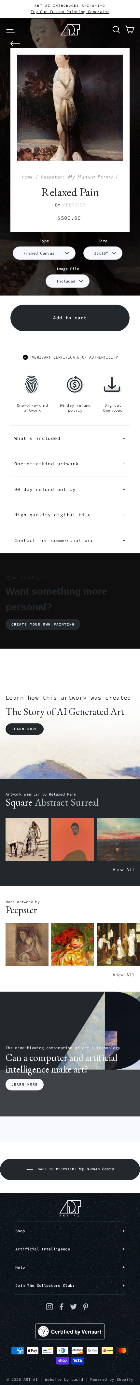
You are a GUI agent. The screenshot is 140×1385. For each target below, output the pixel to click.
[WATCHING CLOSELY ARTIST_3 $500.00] (72, 839)
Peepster (74, 205)
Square (19, 802)
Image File (67, 268)
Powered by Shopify (111, 1379)
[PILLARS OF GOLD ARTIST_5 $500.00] (118, 945)
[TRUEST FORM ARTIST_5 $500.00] (72, 945)
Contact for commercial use (70, 540)
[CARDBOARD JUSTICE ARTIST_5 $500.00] (27, 945)
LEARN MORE (24, 1084)
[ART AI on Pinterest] (85, 1306)
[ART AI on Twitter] (73, 1306)
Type (44, 240)
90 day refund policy (70, 489)
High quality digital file (70, 515)
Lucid (77, 1379)
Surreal (85, 802)
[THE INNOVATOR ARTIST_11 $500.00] (27, 839)
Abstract (51, 802)
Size (102, 240)
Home (27, 177)
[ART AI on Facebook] (61, 1306)
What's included (70, 438)
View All (123, 869)
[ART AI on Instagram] (49, 1306)
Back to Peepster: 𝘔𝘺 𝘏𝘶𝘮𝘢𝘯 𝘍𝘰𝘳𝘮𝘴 (74, 1169)
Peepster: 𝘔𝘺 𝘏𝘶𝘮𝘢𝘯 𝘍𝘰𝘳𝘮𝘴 (77, 177)
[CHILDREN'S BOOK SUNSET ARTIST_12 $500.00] (118, 839)
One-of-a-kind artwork (70, 464)
